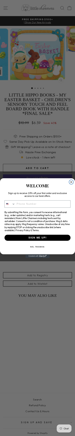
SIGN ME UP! (37, 237)
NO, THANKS (37, 247)
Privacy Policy (23, 230)
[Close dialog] (71, 182)
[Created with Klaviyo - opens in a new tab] (37, 256)
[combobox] (10, 203)
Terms (35, 230)
